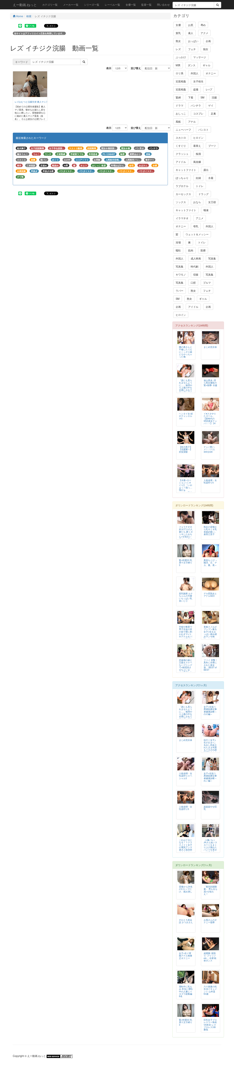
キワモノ (181, 274)
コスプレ (198, 113)
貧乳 (178, 33)
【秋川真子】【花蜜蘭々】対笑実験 (185, 449)
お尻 (190, 25)
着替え (197, 145)
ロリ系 (179, 73)
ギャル (206, 65)
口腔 (193, 282)
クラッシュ (182, 154)
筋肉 (190, 250)
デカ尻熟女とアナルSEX (210, 594)
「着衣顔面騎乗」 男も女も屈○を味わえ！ (210, 890)
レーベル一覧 (112, 4)
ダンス (191, 65)
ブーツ (212, 145)
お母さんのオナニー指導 (210, 921)
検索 (28, 16)
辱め (203, 25)
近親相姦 (181, 81)
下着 (190, 97)
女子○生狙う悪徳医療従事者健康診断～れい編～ (210, 777)
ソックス (181, 202)
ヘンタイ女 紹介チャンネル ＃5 (186, 416)
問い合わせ (163, 4)
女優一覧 (131, 4)
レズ (178, 49)
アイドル (181, 162)
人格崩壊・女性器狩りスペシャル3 (185, 776)
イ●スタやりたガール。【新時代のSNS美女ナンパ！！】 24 (210, 418)
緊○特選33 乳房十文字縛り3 (185, 562)
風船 (178, 121)
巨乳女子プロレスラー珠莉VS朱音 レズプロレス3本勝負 (210, 1024)
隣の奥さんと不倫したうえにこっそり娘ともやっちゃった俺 (185, 351)
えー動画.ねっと (25, 4)
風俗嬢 (197, 162)
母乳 (195, 226)
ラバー (179, 290)
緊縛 (178, 97)
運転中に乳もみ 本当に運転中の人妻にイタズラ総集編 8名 (186, 991)
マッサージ (199, 57)
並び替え (134, 68)
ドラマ (179, 105)
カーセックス (183, 194)
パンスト (203, 129)
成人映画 (196, 258)
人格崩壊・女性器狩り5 (210, 481)
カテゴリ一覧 (50, 4)
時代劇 (194, 266)
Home (19, 16)
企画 (208, 41)
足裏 (213, 113)
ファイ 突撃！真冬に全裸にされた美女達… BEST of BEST (210, 664)
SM (202, 97)
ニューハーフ (183, 129)
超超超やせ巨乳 (210, 807)
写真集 (212, 258)
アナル (192, 121)
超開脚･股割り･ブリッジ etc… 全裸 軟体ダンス (210, 957)
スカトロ (181, 137)
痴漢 (198, 154)
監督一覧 (146, 4)
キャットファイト (186, 170)
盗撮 (195, 89)
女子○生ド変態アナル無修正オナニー (185, 955)
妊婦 (198, 178)
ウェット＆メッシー (197, 234)
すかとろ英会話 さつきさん (186, 921)
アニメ (199, 218)
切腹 (195, 274)
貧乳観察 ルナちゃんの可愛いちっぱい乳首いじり (186, 597)
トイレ (199, 186)
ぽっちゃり (182, 178)
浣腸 (214, 97)
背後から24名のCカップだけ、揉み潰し (186, 889)
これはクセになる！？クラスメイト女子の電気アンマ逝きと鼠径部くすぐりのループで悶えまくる (185, 848)
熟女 (178, 41)
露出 (206, 170)
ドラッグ (203, 194)
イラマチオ (182, 218)
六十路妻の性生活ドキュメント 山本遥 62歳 (210, 990)
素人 (190, 33)
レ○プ (209, 89)
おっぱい (193, 41)
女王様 (212, 202)
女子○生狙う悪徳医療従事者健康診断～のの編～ (210, 710)
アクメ (204, 33)
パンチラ (196, 105)
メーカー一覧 (70, 4)
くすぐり (181, 145)
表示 (107, 68)
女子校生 (198, 81)
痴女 (205, 49)
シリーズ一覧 (91, 4)
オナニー (211, 73)
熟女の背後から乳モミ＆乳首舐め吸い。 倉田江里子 (210, 530)
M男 (178, 65)
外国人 (194, 73)
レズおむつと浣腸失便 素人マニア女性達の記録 (38, 101)
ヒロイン (198, 137)
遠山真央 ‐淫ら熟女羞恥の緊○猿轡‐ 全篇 (210, 382)
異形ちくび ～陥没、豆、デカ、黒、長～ (210, 562)
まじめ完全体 (210, 346)
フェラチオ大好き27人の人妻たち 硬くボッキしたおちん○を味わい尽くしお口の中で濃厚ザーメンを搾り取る (186, 536)
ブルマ (207, 282)
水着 (210, 178)
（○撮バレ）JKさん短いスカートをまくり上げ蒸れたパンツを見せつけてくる (210, 845)
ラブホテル (182, 186)
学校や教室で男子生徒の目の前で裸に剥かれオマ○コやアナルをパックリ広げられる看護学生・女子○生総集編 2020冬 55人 (185, 637)
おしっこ (181, 113)
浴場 (178, 242)
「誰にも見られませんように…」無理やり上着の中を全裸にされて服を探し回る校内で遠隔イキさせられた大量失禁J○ (185, 390)
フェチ (192, 49)
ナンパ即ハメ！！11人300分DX (209, 449)
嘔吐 (178, 250)
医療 (203, 250)
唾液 (206, 210)
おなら (197, 202)
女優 (178, 25)
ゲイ (210, 105)
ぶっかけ (181, 57)
